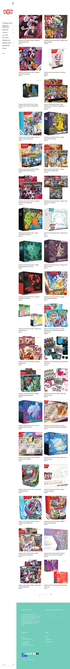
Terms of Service (48, 641)
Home (20, 7)
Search (46, 637)
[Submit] (13, 664)
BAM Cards (31, 659)
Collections (25, 7)
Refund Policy (48, 639)
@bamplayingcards (27, 622)
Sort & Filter (60, 9)
